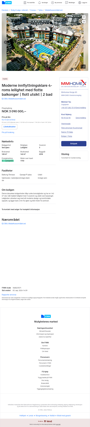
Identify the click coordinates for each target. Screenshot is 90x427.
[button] (84, 17)
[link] (14, 99)
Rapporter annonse (9, 295)
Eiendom (5, 10)
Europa (33, 10)
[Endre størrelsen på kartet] (84, 230)
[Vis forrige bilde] (5, 42)
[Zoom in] (84, 270)
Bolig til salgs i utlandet (19, 10)
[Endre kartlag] (84, 263)
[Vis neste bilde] (84, 42)
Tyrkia (40, 10)
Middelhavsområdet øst (54, 10)
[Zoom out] (84, 275)
